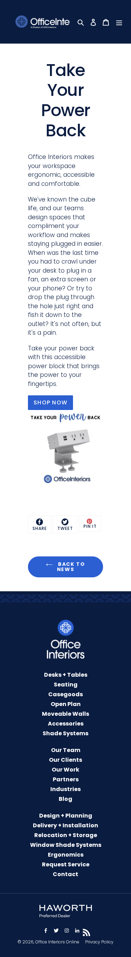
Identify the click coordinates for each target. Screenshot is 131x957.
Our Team (65, 750)
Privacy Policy (99, 942)
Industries (65, 789)
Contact (65, 874)
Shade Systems (65, 733)
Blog (65, 799)
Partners (66, 779)
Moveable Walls (65, 714)
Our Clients (65, 760)
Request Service (65, 864)
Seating (66, 685)
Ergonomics (65, 855)
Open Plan (66, 704)
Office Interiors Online (57, 942)
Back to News (70, 567)
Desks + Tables (65, 675)
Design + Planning (65, 816)
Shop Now (50, 402)
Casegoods (65, 694)
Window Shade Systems (65, 845)
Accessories (65, 724)
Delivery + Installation (65, 825)
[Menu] (120, 21)
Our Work (65, 770)
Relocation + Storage (65, 835)
